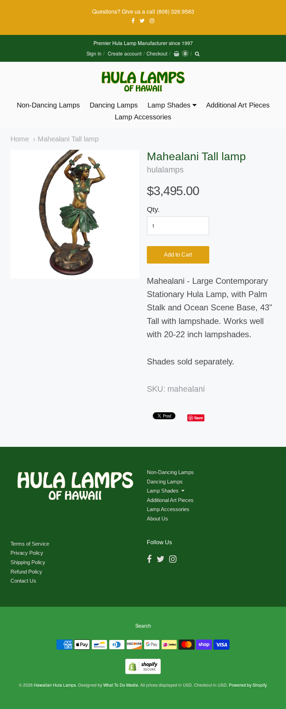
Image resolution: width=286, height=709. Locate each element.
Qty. (153, 209)
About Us (157, 519)
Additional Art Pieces (238, 105)
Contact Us (23, 581)
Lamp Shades (169, 105)
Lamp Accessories (143, 117)
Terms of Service (29, 544)
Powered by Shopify (247, 685)
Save (198, 417)
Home (19, 139)
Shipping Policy (27, 562)
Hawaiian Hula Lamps (55, 685)
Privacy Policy (26, 553)
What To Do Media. (121, 685)
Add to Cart (178, 255)
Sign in (93, 53)
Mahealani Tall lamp (68, 139)
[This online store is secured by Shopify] (143, 672)
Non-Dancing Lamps (48, 105)
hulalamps (165, 169)
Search (143, 625)
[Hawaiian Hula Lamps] (143, 82)
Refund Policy (26, 572)
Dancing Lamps (114, 105)
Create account (125, 53)
